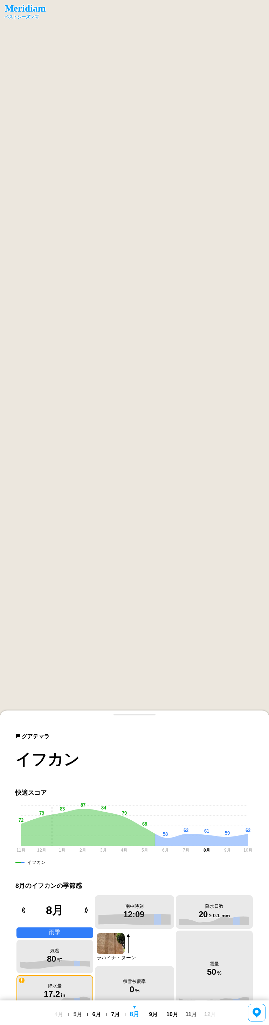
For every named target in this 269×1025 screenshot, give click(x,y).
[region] (134, 359)
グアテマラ (36, 736)
